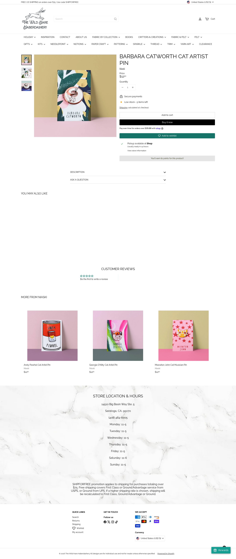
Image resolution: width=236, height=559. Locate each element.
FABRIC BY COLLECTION (105, 37)
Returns (76, 520)
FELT (197, 37)
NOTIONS (79, 44)
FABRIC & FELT (179, 37)
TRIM (170, 44)
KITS (40, 44)
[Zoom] (75, 96)
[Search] (115, 19)
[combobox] (86, 19)
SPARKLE (138, 44)
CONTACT (65, 37)
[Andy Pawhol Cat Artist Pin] (52, 340)
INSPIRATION (47, 37)
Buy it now (167, 122)
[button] (167, 135)
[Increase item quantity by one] (133, 87)
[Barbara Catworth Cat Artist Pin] (36, 223)
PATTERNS (120, 44)
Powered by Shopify (165, 554)
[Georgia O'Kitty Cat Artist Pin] (118, 340)
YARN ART (186, 44)
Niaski (42, 297)
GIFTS (27, 44)
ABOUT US (81, 37)
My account (77, 532)
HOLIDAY (28, 37)
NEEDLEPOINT (58, 44)
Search (75, 517)
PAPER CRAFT (99, 44)
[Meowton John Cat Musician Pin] (183, 340)
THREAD (155, 44)
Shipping (123, 108)
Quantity (124, 81)
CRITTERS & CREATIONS (151, 37)
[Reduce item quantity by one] (122, 87)
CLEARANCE (205, 44)
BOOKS (129, 37)
